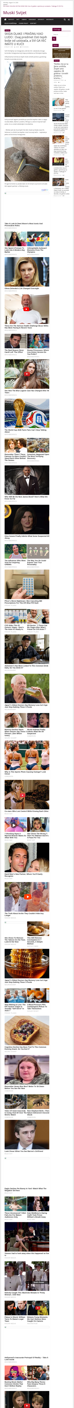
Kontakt (33, 23)
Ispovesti (41, 19)
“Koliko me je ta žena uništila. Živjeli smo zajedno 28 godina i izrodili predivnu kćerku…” (61, 71)
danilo (17, 47)
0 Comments (25, 47)
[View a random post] (69, 19)
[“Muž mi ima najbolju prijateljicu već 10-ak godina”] (58, 99)
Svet (17, 19)
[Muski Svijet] (5, 19)
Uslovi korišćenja (10, 23)
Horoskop (32, 19)
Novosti (11, 19)
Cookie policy (23, 23)
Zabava (24, 19)
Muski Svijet (15, 12)
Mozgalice (50, 19)
